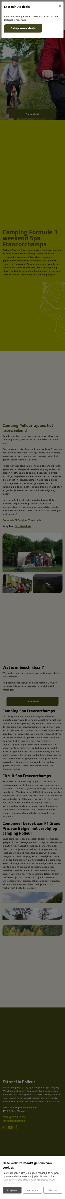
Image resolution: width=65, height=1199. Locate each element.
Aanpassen (32, 1190)
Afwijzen (53, 1190)
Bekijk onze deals (23, 28)
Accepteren (12, 1190)
